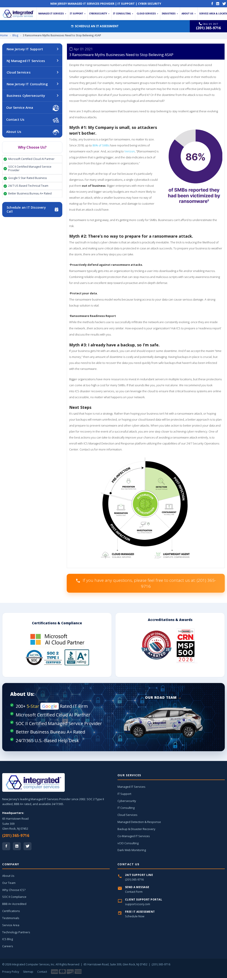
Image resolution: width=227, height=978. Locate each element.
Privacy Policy (10, 972)
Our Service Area (19, 107)
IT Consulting (123, 13)
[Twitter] (224, 4)
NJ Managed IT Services (26, 60)
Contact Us (15, 119)
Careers (7, 946)
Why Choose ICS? (13, 890)
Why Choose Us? (32, 147)
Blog (15, 35)
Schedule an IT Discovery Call (26, 209)
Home (4, 35)
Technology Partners (16, 932)
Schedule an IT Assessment (97, 26)
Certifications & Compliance (57, 623)
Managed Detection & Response (139, 822)
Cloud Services (148, 13)
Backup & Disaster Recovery (136, 829)
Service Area (10, 925)
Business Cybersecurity (26, 95)
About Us (189, 13)
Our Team (9, 883)
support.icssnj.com (137, 904)
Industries (170, 13)
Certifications (11, 911)
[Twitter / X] (27, 846)
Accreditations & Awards (170, 619)
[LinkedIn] (217, 4)
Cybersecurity (99, 13)
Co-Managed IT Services (133, 836)
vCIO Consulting (128, 843)
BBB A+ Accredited (14, 904)
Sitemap (28, 972)
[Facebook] (212, 4)
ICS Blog (7, 939)
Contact (42, 972)
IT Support (78, 13)
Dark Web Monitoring (131, 850)
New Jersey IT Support (25, 49)
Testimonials (10, 918)
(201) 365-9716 (15, 835)
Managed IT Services (52, 13)
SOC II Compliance (14, 897)
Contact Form (134, 892)
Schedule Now (134, 916)
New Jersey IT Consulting (27, 84)
